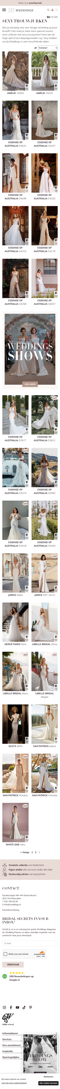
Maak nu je (30, 3)
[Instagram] (4, 1007)
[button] (55, 1036)
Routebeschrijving (10, 910)
